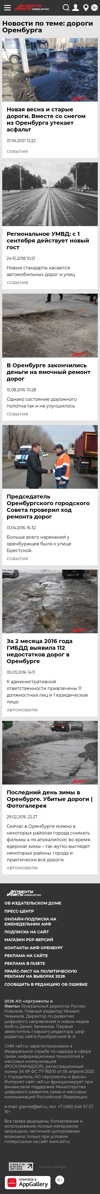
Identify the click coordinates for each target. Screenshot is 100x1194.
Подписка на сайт (26, 931)
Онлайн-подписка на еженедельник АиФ (30, 922)
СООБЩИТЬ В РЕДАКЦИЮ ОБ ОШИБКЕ (46, 984)
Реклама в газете (24, 963)
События (17, 152)
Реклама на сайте (26, 955)
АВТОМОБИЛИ (22, 710)
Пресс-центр (19, 911)
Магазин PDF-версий (28, 939)
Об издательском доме (32, 903)
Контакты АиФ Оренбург (33, 947)
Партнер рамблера (52, 1167)
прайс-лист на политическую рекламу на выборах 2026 (40, 974)
